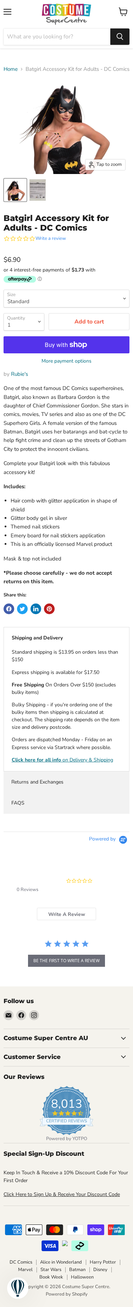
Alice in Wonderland (61, 1262)
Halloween (82, 1277)
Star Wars (50, 1269)
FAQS (17, 803)
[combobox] (57, 36)
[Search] (119, 36)
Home (11, 69)
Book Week (51, 1277)
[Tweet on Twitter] (22, 609)
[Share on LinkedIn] (36, 609)
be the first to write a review (66, 961)
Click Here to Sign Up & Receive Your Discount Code (62, 1194)
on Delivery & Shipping (62, 760)
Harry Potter (103, 1262)
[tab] (66, 914)
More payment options (66, 361)
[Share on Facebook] (9, 609)
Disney (100, 1269)
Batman (77, 1269)
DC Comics (21, 1262)
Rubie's (19, 374)
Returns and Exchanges (37, 782)
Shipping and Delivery (37, 637)
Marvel (25, 1269)
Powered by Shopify (67, 1294)
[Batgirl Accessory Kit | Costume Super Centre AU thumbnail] (15, 190)
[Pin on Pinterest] (49, 609)
